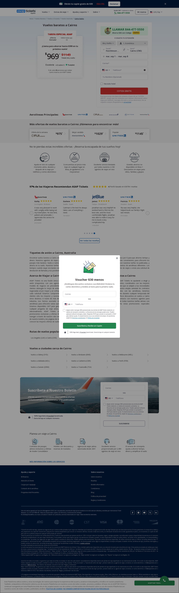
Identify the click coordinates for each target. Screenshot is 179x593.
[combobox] (89, 294)
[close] (117, 258)
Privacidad (83, 332)
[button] (68, 304)
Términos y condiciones (78, 318)
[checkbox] (64, 310)
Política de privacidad (93, 318)
